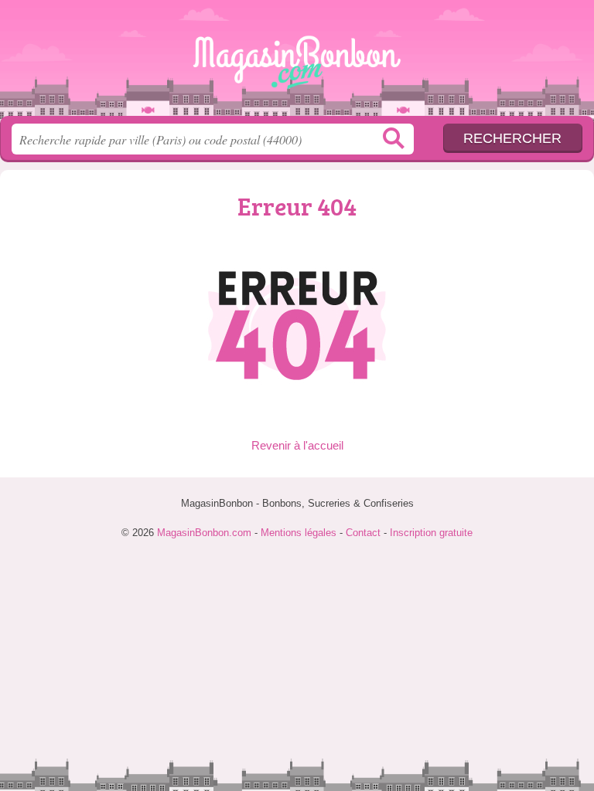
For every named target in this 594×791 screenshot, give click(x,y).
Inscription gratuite (431, 532)
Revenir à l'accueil (297, 445)
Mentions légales (298, 532)
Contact (363, 532)
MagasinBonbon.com (297, 64)
